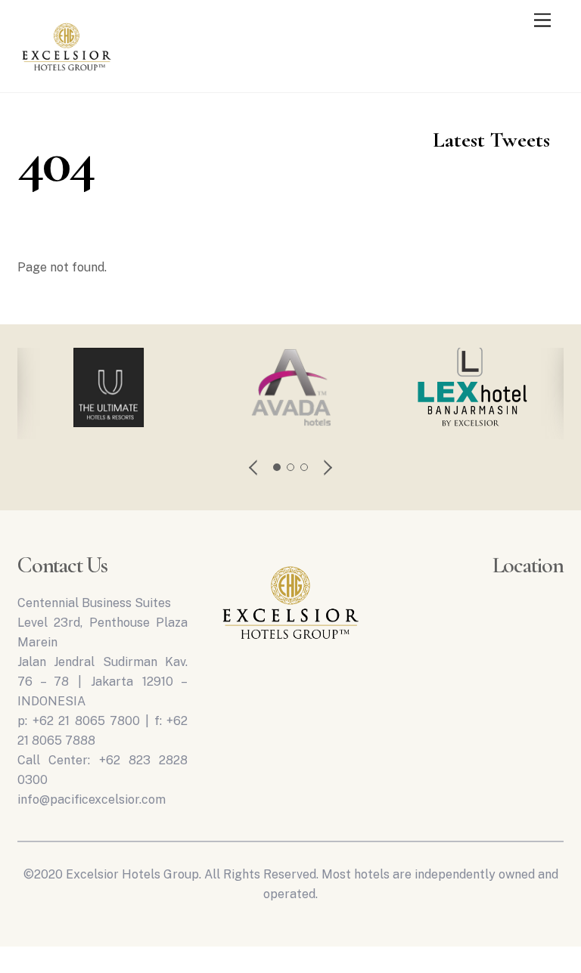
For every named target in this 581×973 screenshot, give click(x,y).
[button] (254, 467)
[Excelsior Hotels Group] (66, 74)
